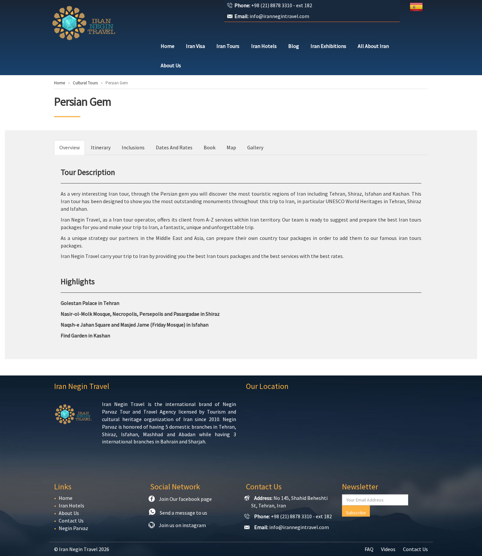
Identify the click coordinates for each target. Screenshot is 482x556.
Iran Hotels (264, 46)
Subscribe (356, 513)
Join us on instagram (182, 525)
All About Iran (373, 46)
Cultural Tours (85, 83)
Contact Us (71, 520)
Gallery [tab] (255, 147)
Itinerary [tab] (100, 147)
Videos (388, 549)
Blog (293, 46)
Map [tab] (231, 147)
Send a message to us (183, 512)
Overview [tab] (69, 147)
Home (167, 46)
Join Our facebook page (185, 499)
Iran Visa (195, 46)
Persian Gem (82, 102)
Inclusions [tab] (133, 147)
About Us (171, 65)
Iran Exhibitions (328, 46)
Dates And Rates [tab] (174, 147)
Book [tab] (209, 147)
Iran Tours (227, 46)
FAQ (369, 549)
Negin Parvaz (73, 528)
